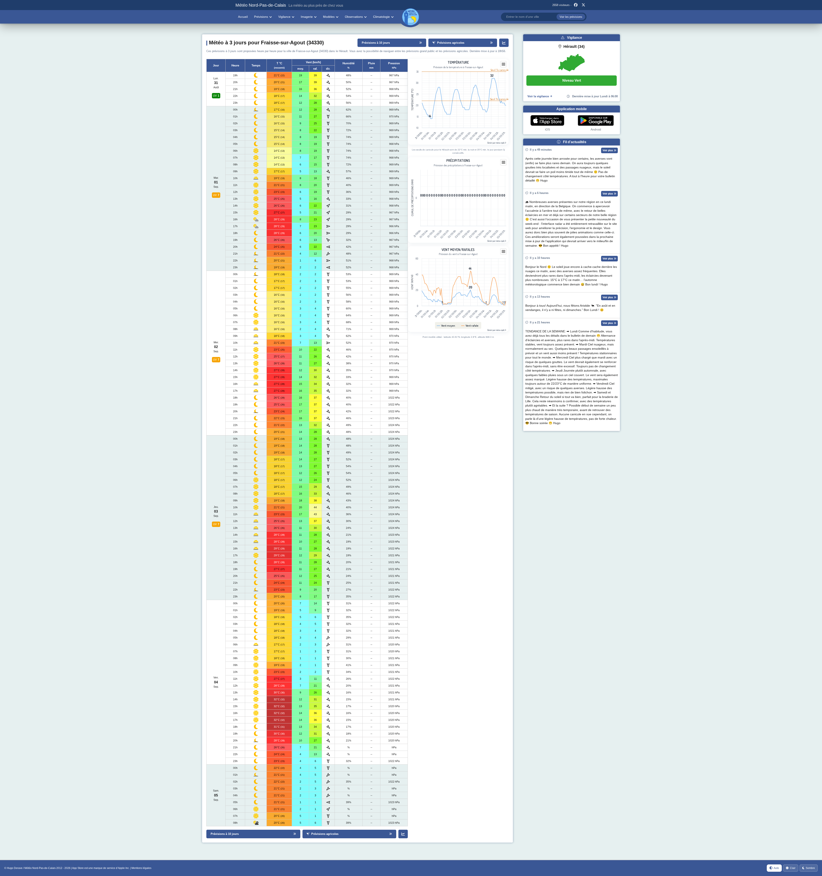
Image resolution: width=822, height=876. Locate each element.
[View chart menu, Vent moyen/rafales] (503, 252)
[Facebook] (575, 5)
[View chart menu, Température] (503, 64)
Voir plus (608, 150)
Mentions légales (141, 868)
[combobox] (544, 17)
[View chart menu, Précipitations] (503, 162)
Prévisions (261, 16)
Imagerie (307, 16)
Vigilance (284, 16)
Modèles (329, 16)
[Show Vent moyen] (446, 325)
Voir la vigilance (538, 96)
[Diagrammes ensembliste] (504, 43)
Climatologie (381, 16)
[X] (583, 5)
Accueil (243, 16)
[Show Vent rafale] (469, 325)
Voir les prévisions (571, 16)
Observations (354, 16)
